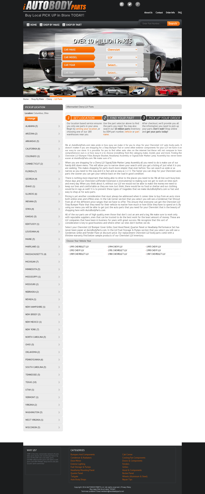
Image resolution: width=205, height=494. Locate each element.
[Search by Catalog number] (173, 23)
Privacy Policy (126, 487)
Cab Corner (127, 454)
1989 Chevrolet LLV (79, 254)
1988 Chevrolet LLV (117, 254)
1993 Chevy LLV (154, 246)
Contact (159, 13)
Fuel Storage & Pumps (81, 467)
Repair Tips (127, 479)
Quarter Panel (77, 473)
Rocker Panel (128, 473)
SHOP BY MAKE (51, 24)
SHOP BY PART (74, 24)
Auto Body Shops (78, 479)
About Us (148, 13)
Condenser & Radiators (81, 457)
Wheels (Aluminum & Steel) (135, 476)
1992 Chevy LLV (77, 250)
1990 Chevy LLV (154, 250)
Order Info (170, 13)
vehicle (128, 131)
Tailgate (74, 476)
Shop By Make (37, 99)
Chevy (49, 99)
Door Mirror (76, 460)
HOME (33, 24)
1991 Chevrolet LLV (117, 250)
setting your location (86, 128)
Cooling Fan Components (133, 457)
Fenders (125, 464)
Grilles (125, 467)
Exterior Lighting (78, 464)
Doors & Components (132, 460)
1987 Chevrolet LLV (156, 254)
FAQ (180, 13)
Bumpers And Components (83, 454)
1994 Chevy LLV (115, 246)
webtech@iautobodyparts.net (112, 491)
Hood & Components (132, 470)
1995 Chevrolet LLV (79, 246)
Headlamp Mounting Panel (82, 470)
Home (26, 99)
